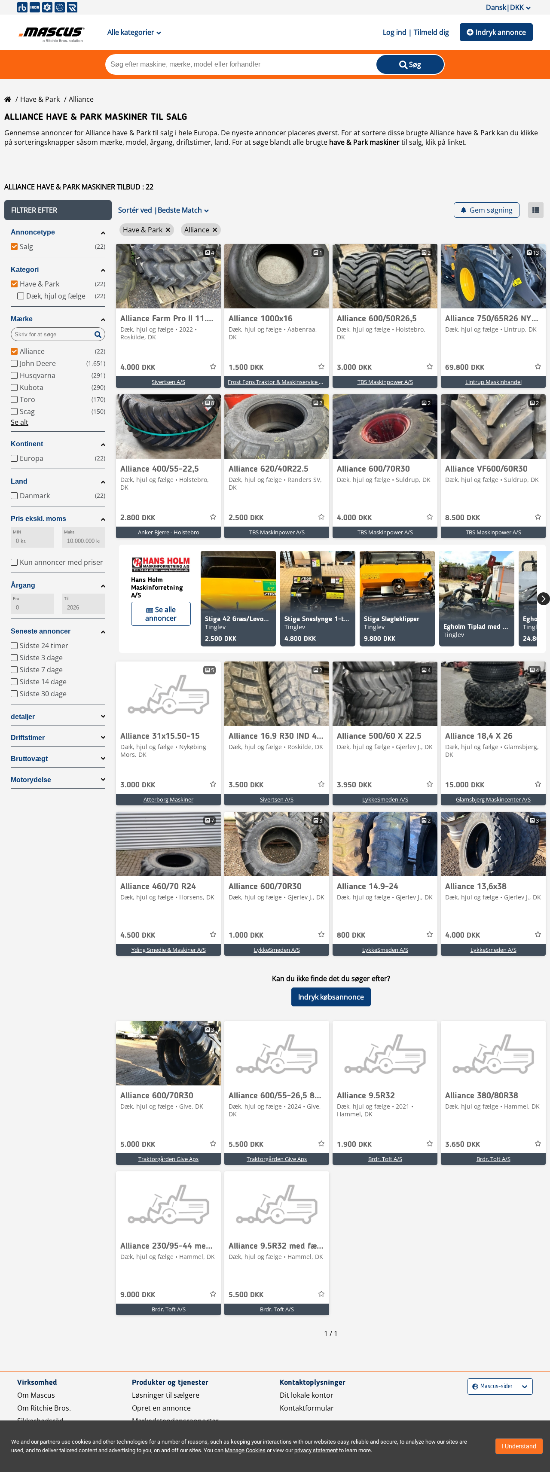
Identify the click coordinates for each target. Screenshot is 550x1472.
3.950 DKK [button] (354, 785)
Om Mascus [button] (36, 1395)
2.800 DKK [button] (137, 518)
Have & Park (40, 99)
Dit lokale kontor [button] (306, 1395)
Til (66, 598)
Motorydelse (31, 779)
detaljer (23, 716)
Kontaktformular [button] (307, 1408)
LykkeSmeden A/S (385, 799)
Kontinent (27, 444)
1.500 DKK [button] (246, 368)
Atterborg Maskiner (168, 799)
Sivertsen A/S (168, 382)
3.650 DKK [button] (462, 1145)
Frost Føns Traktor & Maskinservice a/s (277, 382)
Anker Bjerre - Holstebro (168, 532)
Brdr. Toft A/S (385, 1159)
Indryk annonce (501, 32)
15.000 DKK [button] (464, 785)
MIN (17, 532)
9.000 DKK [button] (137, 1295)
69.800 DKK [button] (464, 368)
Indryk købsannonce (331, 997)
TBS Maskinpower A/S (385, 382)
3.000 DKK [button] (354, 368)
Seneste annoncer (40, 631)
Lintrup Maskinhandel (493, 382)
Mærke (22, 319)
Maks (69, 532)
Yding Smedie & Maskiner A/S (168, 950)
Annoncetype (33, 232)
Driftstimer (28, 737)
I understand (519, 1446)
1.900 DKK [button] (354, 1145)
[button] (58, 210)
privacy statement (316, 1450)
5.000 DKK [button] (137, 1145)
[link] (168, 276)
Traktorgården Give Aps (168, 1159)
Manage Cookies (245, 1450)
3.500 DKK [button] (246, 785)
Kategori (25, 269)
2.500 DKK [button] (246, 518)
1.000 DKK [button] (246, 935)
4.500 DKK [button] (137, 935)
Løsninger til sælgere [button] (165, 1395)
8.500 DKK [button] (462, 518)
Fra (16, 598)
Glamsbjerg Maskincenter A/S (493, 799)
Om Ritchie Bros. (44, 1408)
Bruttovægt (29, 758)
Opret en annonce (161, 1408)
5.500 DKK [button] (246, 1145)
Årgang (23, 585)
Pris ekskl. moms (38, 518)
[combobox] (473, 1386)
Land (19, 481)
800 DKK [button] (351, 935)
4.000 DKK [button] (137, 368)
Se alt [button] (19, 422)
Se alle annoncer (161, 614)
